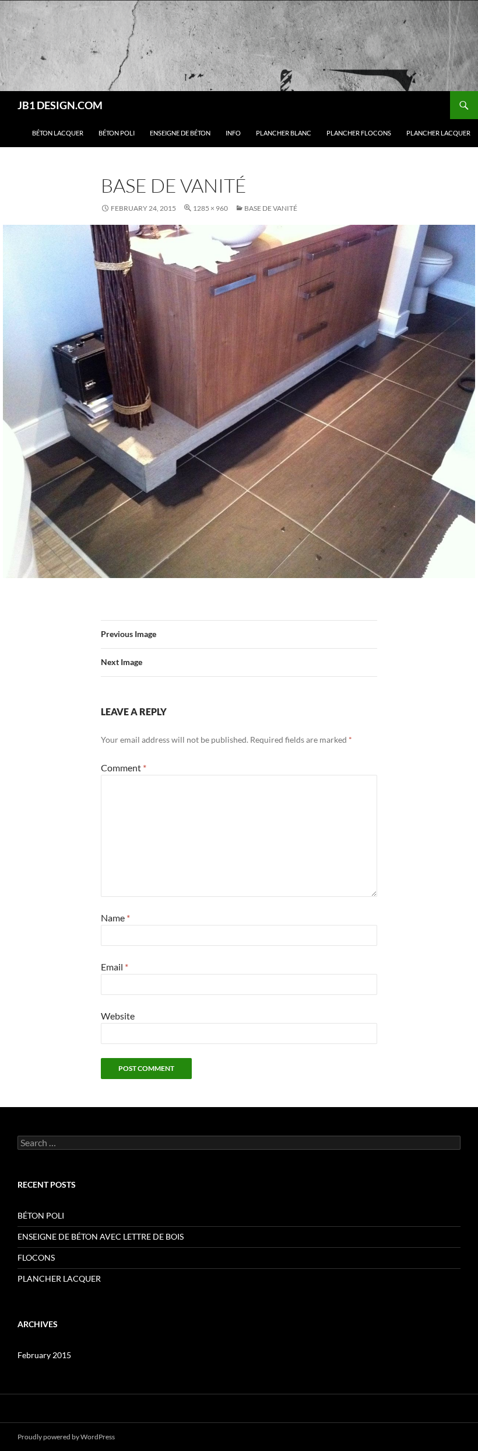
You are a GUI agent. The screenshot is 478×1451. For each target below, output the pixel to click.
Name (115, 917)
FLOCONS (36, 1257)
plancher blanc (283, 133)
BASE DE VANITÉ (270, 208)
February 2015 (44, 1355)
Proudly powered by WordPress (66, 1436)
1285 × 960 (210, 208)
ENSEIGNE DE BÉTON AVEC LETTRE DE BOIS (100, 1236)
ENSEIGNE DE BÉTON (180, 133)
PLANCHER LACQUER (438, 133)
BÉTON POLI (117, 133)
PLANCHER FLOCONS (358, 133)
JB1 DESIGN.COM (60, 105)
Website (118, 1015)
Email (114, 966)
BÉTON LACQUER (57, 133)
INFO (233, 133)
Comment (123, 767)
